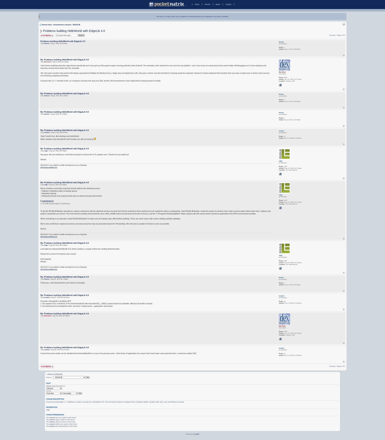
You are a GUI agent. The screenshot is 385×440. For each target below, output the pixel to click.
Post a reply (44, 34)
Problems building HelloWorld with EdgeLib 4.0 (74, 31)
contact (228, 4)
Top (344, 55)
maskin (47, 132)
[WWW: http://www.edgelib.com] (280, 174)
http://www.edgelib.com (48, 167)
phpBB (196, 434)
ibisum (46, 43)
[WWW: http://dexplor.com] (280, 85)
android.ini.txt (48, 201)
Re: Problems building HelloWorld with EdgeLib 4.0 (64, 60)
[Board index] (168, 4)
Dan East (47, 62)
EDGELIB (76, 25)
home (197, 4)
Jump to (49, 377)
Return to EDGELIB (55, 374)
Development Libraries (62, 25)
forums (207, 4)
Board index (47, 25)
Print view (343, 24)
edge (46, 151)
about (218, 4)
